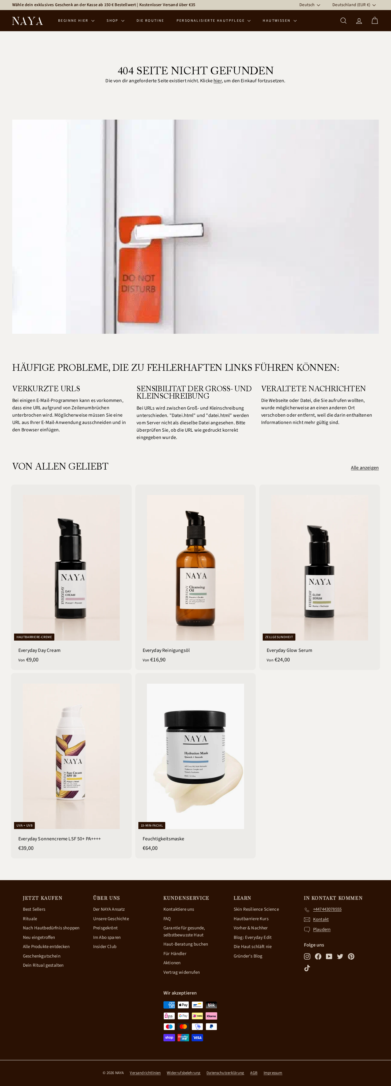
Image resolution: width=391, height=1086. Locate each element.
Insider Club (104, 946)
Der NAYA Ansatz (109, 909)
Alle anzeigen (365, 467)
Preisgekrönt (105, 928)
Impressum (273, 1073)
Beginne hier (74, 20)
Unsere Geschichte (111, 919)
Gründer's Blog (248, 956)
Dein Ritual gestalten (43, 965)
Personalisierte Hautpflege (211, 20)
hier (218, 80)
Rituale (30, 919)
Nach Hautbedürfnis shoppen (51, 928)
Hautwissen (277, 20)
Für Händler (174, 953)
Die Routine (150, 20)
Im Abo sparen (107, 937)
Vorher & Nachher (251, 928)
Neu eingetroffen (39, 937)
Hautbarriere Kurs (251, 919)
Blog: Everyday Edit (253, 937)
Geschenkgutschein (41, 956)
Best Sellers (34, 909)
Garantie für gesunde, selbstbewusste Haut (184, 931)
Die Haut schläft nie (253, 946)
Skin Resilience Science (256, 909)
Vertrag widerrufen (181, 972)
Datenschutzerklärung (225, 1073)
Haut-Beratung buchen (185, 944)
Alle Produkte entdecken (46, 946)
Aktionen (172, 963)
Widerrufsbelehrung (183, 1073)
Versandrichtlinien (145, 1073)
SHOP (113, 20)
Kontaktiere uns (178, 909)
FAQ (167, 919)
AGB (253, 1073)
